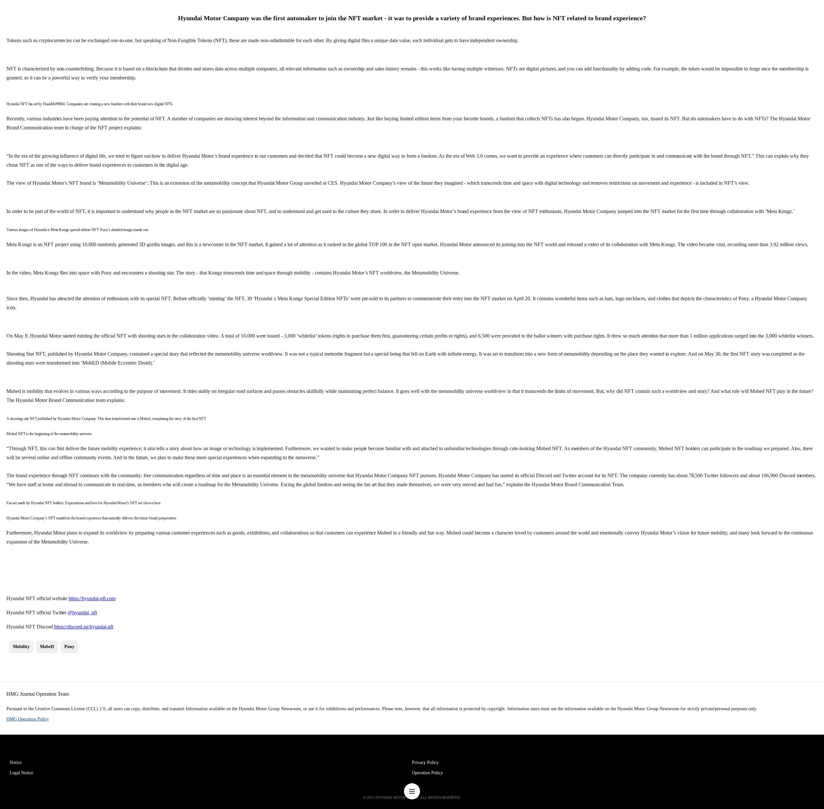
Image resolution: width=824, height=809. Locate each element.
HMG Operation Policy (27, 719)
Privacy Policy (425, 762)
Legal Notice (21, 772)
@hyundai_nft (82, 612)
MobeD (47, 646)
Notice (16, 762)
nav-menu (412, 791)
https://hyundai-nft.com (92, 598)
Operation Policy (427, 772)
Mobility (21, 646)
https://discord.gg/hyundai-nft (83, 626)
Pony (69, 646)
